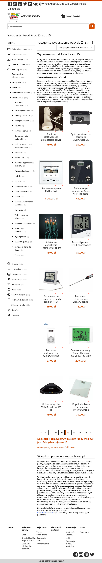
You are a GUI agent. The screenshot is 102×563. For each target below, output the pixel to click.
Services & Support (70, 533)
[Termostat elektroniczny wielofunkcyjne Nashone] (51, 334)
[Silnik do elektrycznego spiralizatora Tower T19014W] (51, 118)
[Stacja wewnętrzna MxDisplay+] (51, 172)
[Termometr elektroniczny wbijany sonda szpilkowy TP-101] (81, 280)
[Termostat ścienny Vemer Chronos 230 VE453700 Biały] (81, 334)
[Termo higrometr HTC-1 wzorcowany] (81, 226)
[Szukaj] (92, 26)
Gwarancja (84, 532)
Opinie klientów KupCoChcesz (29, 539)
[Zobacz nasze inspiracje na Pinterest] (20, 4)
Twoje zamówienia (41, 533)
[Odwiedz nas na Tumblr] (30, 4)
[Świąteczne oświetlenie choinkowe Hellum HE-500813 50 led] (51, 226)
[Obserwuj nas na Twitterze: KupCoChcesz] (25, 4)
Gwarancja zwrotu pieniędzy (70, 543)
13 (56, 432)
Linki (68, 538)
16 (74, 432)
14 (62, 432)
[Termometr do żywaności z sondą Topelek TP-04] (51, 280)
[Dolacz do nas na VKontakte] (35, 4)
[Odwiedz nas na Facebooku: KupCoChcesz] (10, 4)
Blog (24, 534)
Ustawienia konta (41, 539)
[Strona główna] (13, 17)
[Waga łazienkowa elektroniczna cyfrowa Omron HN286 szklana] (81, 388)
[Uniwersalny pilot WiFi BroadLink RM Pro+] (51, 388)
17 (79, 432)
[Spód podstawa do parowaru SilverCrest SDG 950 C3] (81, 118)
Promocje (15, 315)
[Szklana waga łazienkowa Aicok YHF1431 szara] (81, 172)
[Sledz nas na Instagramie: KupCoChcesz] (15, 4)
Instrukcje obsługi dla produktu (26, 546)
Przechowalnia (42, 543)
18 (85, 432)
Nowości (14, 310)
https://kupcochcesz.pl (47, 512)
